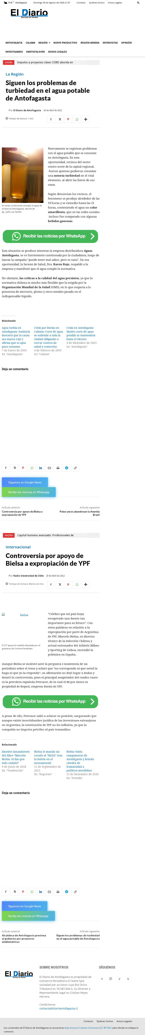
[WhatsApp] (77, 119)
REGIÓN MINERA (90, 42)
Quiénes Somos (96, 2)
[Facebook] (51, 119)
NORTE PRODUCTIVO (65, 42)
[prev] (90, 62)
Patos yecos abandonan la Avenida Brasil (80, 513)
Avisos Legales (115, 2)
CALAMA (30, 42)
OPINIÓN (126, 42)
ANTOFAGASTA (13, 42)
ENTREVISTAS (110, 42)
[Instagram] (111, 979)
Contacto (81, 2)
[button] (138, 2)
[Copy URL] (75, 468)
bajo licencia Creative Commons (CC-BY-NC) (88, 1027)
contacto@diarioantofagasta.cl (58, 1008)
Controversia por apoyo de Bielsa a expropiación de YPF (22, 513)
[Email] (49, 468)
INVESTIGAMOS (14, 51)
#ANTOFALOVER (35, 51)
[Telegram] (66, 468)
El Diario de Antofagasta (27, 110)
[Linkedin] (40, 468)
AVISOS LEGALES (57, 51)
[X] (59, 119)
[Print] (58, 468)
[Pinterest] (68, 119)
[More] (86, 119)
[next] (96, 62)
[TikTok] (119, 979)
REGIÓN (43, 42)
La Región (15, 74)
